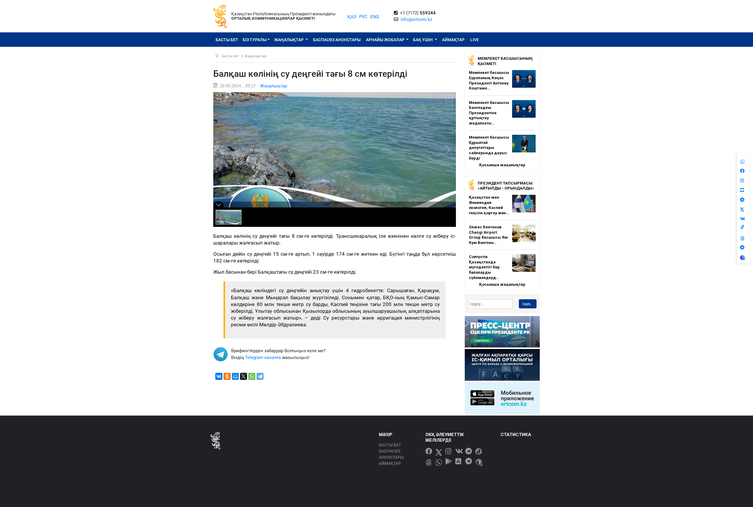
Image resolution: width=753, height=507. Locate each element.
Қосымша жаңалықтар (502, 164)
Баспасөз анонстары (337, 39)
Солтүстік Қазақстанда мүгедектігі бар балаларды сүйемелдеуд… (484, 267)
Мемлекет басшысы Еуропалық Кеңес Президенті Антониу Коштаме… (489, 80)
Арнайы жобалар (385, 39)
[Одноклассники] (227, 376)
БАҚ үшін (423, 39)
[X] (243, 376)
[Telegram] (260, 376)
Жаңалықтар (289, 39)
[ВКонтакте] (218, 376)
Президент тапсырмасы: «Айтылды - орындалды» (506, 186)
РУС (363, 16)
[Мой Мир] (235, 376)
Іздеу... (527, 304)
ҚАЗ (351, 16)
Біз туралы (254, 39)
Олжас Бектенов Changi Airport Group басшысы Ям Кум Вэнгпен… (488, 235)
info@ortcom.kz (416, 19)
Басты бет (227, 39)
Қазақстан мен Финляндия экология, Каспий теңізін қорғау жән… (489, 205)
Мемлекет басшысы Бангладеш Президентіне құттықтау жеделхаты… (489, 112)
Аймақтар (453, 39)
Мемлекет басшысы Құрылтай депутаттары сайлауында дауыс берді (489, 147)
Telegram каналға (263, 357)
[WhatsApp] (251, 376)
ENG (374, 16)
